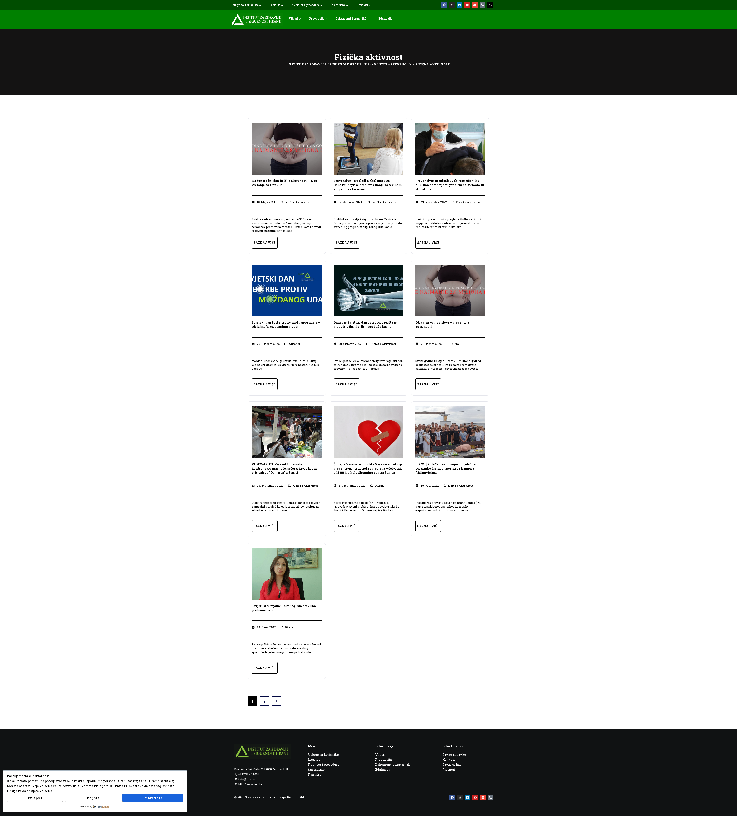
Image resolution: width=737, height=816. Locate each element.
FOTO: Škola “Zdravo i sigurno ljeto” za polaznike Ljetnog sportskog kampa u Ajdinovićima (445, 468)
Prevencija (316, 18)
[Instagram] (452, 5)
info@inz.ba (246, 779)
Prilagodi (35, 798)
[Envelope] (475, 5)
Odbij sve (92, 798)
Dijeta (455, 344)
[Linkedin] (459, 5)
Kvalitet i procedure (306, 5)
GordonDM (295, 797)
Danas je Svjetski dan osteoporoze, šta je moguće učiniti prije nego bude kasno (365, 324)
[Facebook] (444, 5)
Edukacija (385, 18)
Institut (275, 5)
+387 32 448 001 (248, 774)
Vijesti (293, 18)
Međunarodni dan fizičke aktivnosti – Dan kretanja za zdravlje (284, 183)
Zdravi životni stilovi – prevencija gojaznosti (442, 324)
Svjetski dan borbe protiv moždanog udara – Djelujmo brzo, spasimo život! (286, 324)
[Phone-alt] (482, 5)
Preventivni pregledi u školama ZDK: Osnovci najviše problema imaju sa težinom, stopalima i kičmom (368, 185)
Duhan (379, 485)
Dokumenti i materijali (351, 18)
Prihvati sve (152, 798)
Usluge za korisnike (244, 5)
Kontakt (362, 5)
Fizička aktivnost (297, 202)
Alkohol (294, 344)
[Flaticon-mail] (490, 5)
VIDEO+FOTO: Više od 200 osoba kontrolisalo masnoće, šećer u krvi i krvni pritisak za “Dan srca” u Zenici (284, 468)
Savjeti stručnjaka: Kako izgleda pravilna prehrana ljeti (284, 608)
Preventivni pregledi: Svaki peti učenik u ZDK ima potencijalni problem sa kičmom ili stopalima (449, 185)
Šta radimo (338, 5)
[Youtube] (467, 5)
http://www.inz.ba (250, 784)
